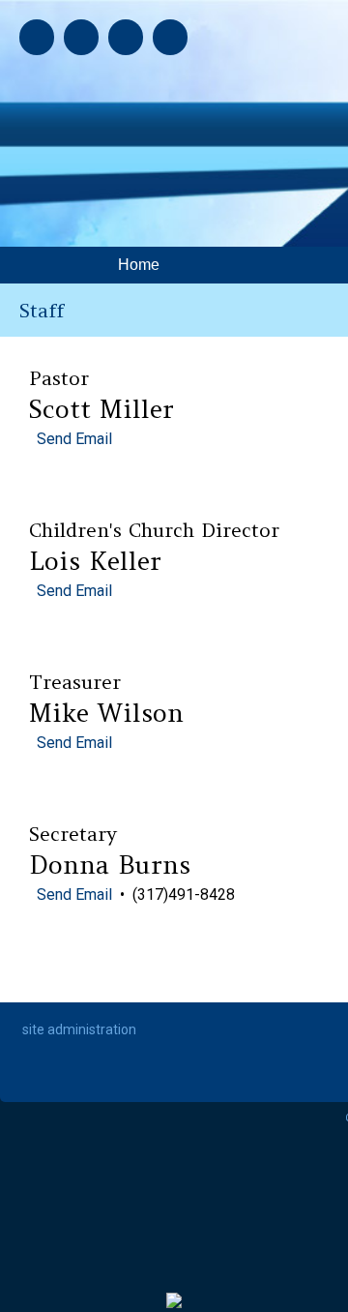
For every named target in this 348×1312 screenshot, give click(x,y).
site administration (79, 1029)
